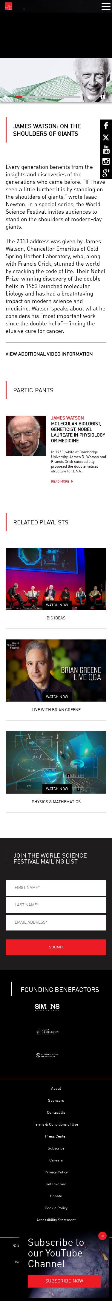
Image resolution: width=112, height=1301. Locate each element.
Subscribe (56, 1148)
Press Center (56, 1136)
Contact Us (56, 1113)
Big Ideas (56, 618)
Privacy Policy (56, 1172)
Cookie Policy (56, 1208)
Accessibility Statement (56, 1220)
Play (6, 97)
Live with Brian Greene (56, 710)
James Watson (78, 429)
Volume (90, 97)
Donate (56, 1196)
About (56, 1089)
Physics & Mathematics (56, 802)
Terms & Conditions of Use (56, 1124)
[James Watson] (26, 436)
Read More (60, 481)
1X (103, 97)
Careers (56, 1160)
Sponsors (56, 1101)
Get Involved (56, 1184)
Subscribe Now (64, 1281)
